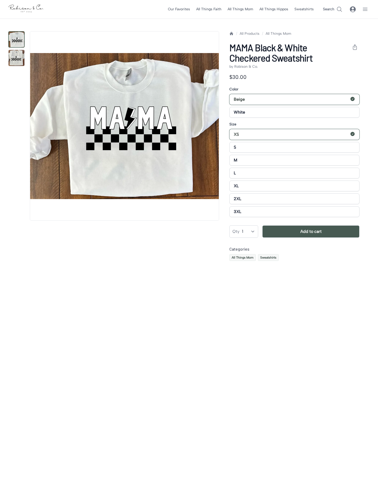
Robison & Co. (246, 66)
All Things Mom (240, 9)
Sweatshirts (304, 9)
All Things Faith (208, 9)
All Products (249, 33)
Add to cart (311, 231)
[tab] (16, 39)
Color (233, 89)
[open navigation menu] (365, 9)
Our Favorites (179, 9)
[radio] (352, 98)
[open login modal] (352, 9)
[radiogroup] (294, 106)
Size (232, 124)
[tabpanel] (124, 126)
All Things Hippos (273, 9)
